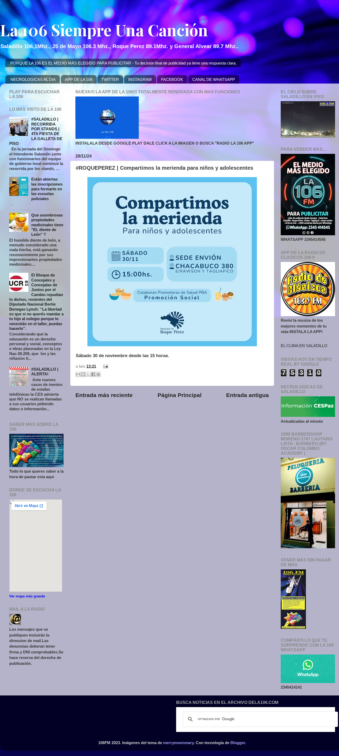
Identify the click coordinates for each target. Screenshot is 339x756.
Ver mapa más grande (27, 596)
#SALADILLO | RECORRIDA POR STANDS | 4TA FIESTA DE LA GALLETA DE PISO (35, 131)
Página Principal (180, 395)
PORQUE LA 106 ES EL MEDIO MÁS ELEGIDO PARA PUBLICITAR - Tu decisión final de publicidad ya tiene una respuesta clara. (123, 63)
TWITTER (110, 79)
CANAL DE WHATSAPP (213, 79)
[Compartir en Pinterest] (98, 374)
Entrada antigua (247, 395)
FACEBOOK (172, 79)
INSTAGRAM (140, 79)
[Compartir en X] (88, 374)
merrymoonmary (178, 742)
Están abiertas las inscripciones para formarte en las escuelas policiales (47, 189)
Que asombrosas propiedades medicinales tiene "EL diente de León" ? (47, 225)
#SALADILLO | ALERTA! (44, 371)
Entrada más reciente (104, 395)
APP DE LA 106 (78, 79)
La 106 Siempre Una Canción (104, 29)
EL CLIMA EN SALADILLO (304, 345)
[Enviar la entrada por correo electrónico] (104, 366)
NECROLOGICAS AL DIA (33, 79)
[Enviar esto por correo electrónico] (78, 374)
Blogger (237, 742)
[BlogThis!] (83, 374)
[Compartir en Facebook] (93, 374)
